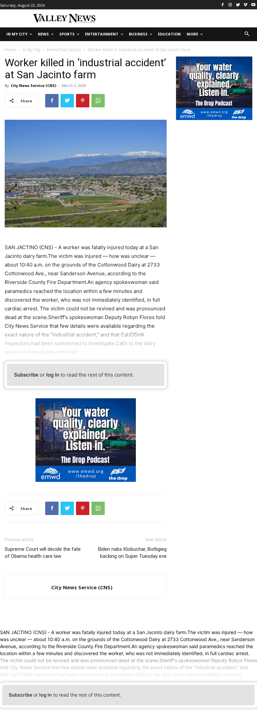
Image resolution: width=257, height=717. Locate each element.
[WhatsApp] (98, 100)
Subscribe (26, 375)
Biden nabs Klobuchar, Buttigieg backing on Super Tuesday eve (132, 552)
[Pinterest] (82, 100)
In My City (31, 50)
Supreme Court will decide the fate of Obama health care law (43, 552)
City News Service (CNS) (33, 85)
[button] (247, 34)
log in (52, 375)
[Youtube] (253, 5)
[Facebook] (223, 5)
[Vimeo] (245, 5)
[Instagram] (230, 5)
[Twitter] (238, 5)
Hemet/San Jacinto (64, 50)
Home (10, 50)
